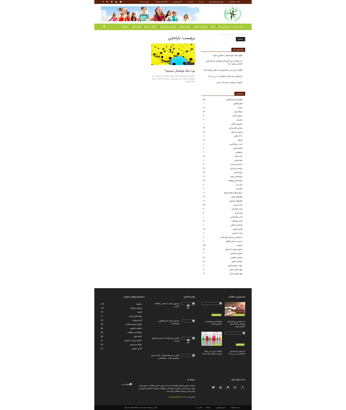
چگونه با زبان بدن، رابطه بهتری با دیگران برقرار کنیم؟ (222, 70)
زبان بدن (239, 184)
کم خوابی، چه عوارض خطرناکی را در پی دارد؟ (225, 76)
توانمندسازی (237, 148)
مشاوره (212, 26)
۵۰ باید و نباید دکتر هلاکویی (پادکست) (168, 322)
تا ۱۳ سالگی (238, 136)
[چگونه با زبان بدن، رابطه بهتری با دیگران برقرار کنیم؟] (211, 339)
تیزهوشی (238, 152)
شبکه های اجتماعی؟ (161, 2)
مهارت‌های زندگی (224, 26)
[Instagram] (112, 2)
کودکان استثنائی (184, 26)
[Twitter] (121, 2)
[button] (104, 27)
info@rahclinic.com (177, 397)
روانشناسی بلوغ (236, 176)
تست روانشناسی (235, 144)
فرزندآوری (238, 213)
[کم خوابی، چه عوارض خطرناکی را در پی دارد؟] (235, 339)
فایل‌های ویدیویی (235, 201)
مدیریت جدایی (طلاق (234, 241)
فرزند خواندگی (237, 209)
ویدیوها (146, 26)
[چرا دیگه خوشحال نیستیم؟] (173, 54)
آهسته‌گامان (237, 103)
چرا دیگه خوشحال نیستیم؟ (180, 71)
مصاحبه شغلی (237, 261)
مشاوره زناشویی (236, 257)
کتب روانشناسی (236, 217)
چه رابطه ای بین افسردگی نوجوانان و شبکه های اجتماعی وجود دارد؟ (224, 62)
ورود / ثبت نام (144, 2)
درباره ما (201, 2)
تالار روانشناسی (177, 2)
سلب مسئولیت (235, 407)
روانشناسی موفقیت (200, 26)
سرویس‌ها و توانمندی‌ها (216, 2)
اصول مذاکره (237, 116)
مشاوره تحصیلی (236, 253)
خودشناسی (238, 160)
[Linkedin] (116, 2)
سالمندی (239, 188)
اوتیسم (239, 120)
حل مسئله (238, 156)
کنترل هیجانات (237, 221)
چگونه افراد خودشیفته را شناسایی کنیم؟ (227, 55)
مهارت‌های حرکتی (235, 269)
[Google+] (107, 2)
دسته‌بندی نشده (236, 164)
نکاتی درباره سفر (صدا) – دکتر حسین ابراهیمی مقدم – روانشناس (165, 357)
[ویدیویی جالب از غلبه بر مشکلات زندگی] (188, 307)
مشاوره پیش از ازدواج (233, 249)
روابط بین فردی (236, 168)
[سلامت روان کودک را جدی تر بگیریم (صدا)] (188, 341)
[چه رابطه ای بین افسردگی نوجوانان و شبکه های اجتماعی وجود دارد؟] (235, 309)
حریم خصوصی (220, 407)
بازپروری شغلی (236, 124)
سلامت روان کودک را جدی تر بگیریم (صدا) (165, 340)
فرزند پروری (237, 205)
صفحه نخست (238, 26)
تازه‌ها (154, 26)
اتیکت (240, 107)
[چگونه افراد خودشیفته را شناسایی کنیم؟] (211, 309)
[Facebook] (103, 2)
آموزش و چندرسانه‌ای (168, 26)
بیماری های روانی (235, 128)
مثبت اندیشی (237, 233)
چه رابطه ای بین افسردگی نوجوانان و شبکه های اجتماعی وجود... (236, 324)
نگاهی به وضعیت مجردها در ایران (229, 82)
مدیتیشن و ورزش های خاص (231, 237)
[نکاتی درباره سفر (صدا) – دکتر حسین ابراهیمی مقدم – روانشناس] (188, 359)
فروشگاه (125, 26)
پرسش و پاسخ (189, 64)
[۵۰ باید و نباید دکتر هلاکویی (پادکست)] (188, 324)
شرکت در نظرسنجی (234, 2)
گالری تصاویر (136, 26)
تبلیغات (208, 407)
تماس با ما (190, 2)
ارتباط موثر (238, 111)
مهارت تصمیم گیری (235, 265)
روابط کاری (238, 172)
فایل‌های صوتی (236, 196)
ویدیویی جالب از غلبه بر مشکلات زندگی (166, 305)
